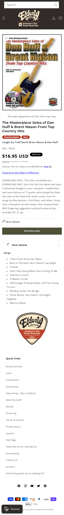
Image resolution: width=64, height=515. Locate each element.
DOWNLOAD (32, 231)
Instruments (12, 380)
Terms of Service (15, 420)
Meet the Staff (13, 400)
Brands (10, 406)
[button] (3, 18)
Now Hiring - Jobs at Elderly (21, 393)
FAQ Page (11, 440)
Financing (11, 413)
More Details (12, 221)
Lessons (10, 433)
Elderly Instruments (26, 509)
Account (10, 466)
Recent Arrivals (14, 366)
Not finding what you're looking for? (25, 473)
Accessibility (12, 453)
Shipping (5, 161)
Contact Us (12, 460)
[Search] (56, 5)
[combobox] (31, 5)
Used (8, 373)
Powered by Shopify (44, 509)
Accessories (12, 386)
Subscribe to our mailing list (21, 446)
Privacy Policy (13, 426)
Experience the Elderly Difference (20, 172)
